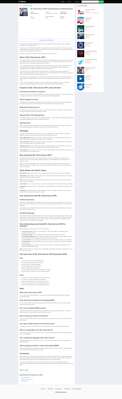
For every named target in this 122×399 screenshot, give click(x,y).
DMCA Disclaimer (77, 388)
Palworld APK (25, 381)
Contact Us (50, 388)
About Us (43, 388)
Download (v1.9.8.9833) (46, 40)
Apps (68, 1)
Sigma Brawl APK (26, 377)
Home (20, 5)
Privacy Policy (58, 388)
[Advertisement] (46, 29)
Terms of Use (67, 388)
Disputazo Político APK (27, 379)
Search (101, 1)
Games (62, 1)
